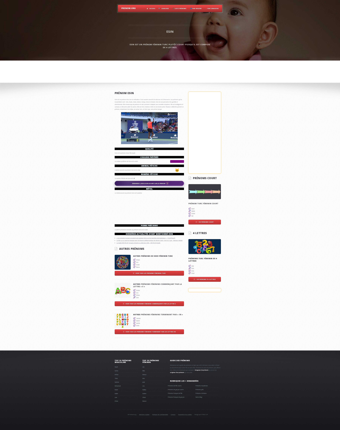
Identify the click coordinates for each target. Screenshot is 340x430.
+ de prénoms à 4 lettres (206, 279)
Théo (116, 378)
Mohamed (118, 386)
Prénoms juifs (200, 389)
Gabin (116, 393)
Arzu (192, 271)
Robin (116, 390)
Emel (192, 273)
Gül (192, 216)
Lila (143, 367)
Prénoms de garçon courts (176, 389)
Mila (143, 371)
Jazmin (138, 323)
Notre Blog (199, 397)
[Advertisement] (149, 208)
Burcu (138, 267)
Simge (138, 260)
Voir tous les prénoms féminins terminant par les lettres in (150, 332)
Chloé (144, 397)
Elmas (138, 295)
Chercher (165, 8)
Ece (137, 262)
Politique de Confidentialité (160, 414)
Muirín (138, 320)
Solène (144, 393)
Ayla (192, 266)
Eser (137, 297)
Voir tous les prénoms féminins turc (150, 273)
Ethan (116, 401)
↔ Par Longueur (212, 8)
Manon (144, 401)
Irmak (138, 264)
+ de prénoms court (206, 222)
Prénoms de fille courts (175, 386)
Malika (144, 390)
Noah (116, 367)
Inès (143, 378)
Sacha (116, 371)
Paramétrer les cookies (185, 414)
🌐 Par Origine (196, 8)
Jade (143, 382)
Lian (116, 397)
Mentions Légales (144, 414)
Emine (138, 290)
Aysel (192, 208)
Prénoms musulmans (202, 386)
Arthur (116, 374)
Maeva (144, 374)
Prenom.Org (128, 8)
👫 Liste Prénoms (179, 8)
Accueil (152, 8)
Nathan (117, 382)
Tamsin (138, 318)
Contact (173, 414)
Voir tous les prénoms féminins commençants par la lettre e (150, 304)
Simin (137, 325)
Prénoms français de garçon (176, 397)
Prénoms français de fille (175, 393)
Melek (193, 211)
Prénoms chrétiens (201, 393)
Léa (143, 386)
